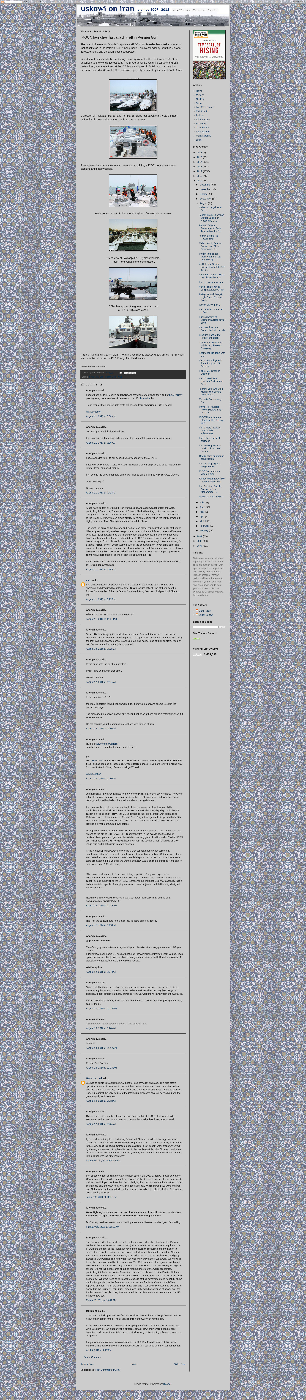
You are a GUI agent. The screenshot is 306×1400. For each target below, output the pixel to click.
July (202, 502)
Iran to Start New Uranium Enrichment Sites (211, 381)
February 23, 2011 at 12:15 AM (102, 1227)
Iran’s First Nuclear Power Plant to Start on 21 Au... (210, 409)
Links (199, 139)
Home (134, 1364)
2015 (200, 157)
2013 (200, 166)
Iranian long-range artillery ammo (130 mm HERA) (210, 256)
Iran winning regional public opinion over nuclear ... (210, 448)
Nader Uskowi (94, 1078)
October (204, 194)
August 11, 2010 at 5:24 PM (101, 569)
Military (200, 95)
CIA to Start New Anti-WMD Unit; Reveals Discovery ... (210, 345)
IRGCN (99, 377)
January (204, 530)
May (202, 511)
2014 (200, 162)
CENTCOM (96, 760)
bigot (171, 395)
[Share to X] (130, 373)
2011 (200, 176)
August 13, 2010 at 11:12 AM (101, 1048)
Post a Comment (93, 1357)
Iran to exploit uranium (211, 282)
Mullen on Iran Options (211, 496)
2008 (200, 541)
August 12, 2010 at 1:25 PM (101, 925)
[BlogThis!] (128, 373)
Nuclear (200, 99)
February (205, 526)
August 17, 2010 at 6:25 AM (101, 1124)
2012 (200, 171)
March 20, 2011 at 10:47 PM (101, 1300)
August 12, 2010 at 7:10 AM (101, 728)
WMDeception (93, 411)
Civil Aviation (202, 111)
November (205, 189)
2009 (200, 536)
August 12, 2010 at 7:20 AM (101, 778)
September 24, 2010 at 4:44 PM (103, 1160)
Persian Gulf (110, 377)
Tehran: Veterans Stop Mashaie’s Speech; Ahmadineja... (211, 392)
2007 (200, 545)
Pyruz (119, 377)
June (203, 507)
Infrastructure (203, 131)
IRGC (92, 377)
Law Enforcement (205, 107)
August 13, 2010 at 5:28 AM (101, 1028)
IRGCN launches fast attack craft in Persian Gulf (211, 420)
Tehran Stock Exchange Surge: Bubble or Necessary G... (211, 218)
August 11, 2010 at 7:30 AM (101, 442)
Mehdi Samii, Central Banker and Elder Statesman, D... (210, 246)
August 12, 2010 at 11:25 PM (101, 1008)
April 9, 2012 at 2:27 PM (99, 1350)
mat (88, 580)
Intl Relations (203, 119)
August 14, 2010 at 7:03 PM (101, 1101)
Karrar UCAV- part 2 (209, 304)
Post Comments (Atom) (107, 1370)
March (203, 521)
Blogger (167, 1384)
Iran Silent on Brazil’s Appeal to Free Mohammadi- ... (210, 489)
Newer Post (87, 1364)
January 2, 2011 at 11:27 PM (101, 1197)
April (202, 516)
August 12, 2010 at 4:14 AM (101, 682)
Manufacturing (203, 135)
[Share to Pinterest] (134, 373)
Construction (202, 127)
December (205, 184)
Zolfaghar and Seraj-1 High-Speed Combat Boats (210, 297)
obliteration (144, 398)
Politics (199, 115)
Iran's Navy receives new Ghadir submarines (210, 430)
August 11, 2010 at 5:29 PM (101, 599)
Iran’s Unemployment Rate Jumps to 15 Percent (210, 363)
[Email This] (125, 373)
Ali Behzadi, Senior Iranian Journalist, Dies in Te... (212, 267)
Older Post (179, 1364)
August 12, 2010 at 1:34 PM (101, 972)
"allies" (178, 395)
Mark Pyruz (204, 611)
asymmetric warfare (106, 743)
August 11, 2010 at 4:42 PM (101, 492)
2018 (200, 152)
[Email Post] (120, 372)
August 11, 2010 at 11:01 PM (101, 619)
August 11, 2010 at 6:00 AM (101, 416)
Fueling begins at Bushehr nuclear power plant (212, 320)
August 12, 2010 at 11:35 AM (101, 905)
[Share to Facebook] (132, 373)
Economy (201, 123)
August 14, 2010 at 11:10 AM (101, 1067)
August (204, 203)
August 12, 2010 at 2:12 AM (101, 648)
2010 (200, 180)
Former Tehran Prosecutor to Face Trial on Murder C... (210, 228)
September (206, 198)
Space (199, 103)
